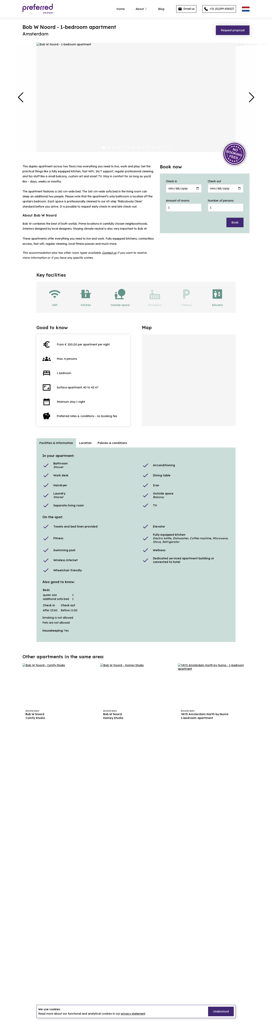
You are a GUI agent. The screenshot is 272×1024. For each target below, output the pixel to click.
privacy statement (133, 1013)
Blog (161, 9)
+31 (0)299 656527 (221, 9)
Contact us (109, 253)
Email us (189, 9)
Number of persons (221, 200)
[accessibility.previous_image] (20, 97)
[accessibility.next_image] (251, 97)
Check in (171, 181)
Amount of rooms (177, 200)
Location (85, 443)
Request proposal (233, 30)
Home (120, 9)
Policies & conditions (112, 443)
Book (235, 222)
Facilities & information (56, 443)
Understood (221, 1011)
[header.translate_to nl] (245, 9)
